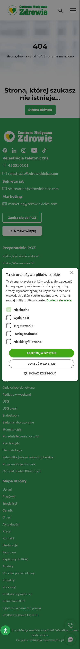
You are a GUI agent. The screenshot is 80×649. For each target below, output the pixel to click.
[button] (40, 373)
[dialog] (40, 324)
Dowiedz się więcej (59, 300)
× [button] (71, 273)
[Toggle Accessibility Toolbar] (5, 630)
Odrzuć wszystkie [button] (41, 363)
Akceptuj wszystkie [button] (41, 353)
